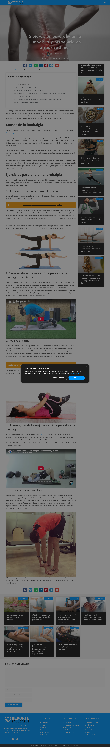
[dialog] (55, 373)
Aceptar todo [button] (76, 378)
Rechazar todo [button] (58, 378)
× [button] (86, 366)
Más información (74, 373)
